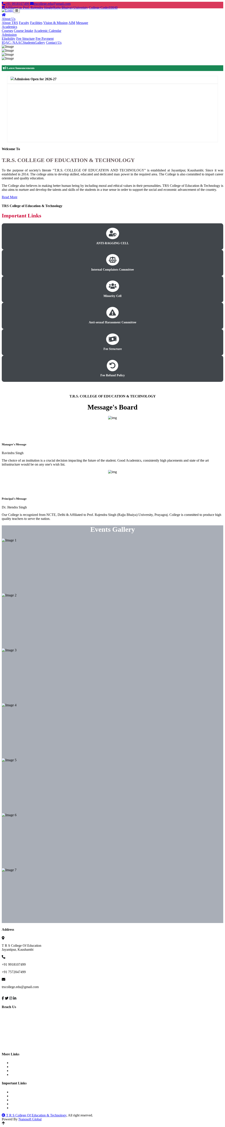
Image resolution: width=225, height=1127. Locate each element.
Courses (7, 31)
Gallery (40, 42)
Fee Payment (45, 38)
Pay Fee (20, 1063)
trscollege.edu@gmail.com (52, 3)
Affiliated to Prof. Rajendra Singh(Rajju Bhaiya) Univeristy (46, 7)
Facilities (36, 23)
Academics (9, 27)
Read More (9, 197)
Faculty (24, 23)
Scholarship (22, 1100)
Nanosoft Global (30, 1119)
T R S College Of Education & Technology (35, 1115)
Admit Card (22, 1070)
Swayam (20, 1104)
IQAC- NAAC (12, 42)
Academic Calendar (47, 31)
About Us (8, 19)
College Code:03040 (103, 7)
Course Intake (23, 31)
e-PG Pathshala (25, 1108)
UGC (18, 1096)
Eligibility (8, 38)
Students (29, 42)
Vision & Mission (55, 23)
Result (19, 1074)
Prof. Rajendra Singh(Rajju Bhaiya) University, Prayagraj (54, 1092)
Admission (9, 34)
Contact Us (54, 42)
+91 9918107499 (17, 3)
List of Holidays (25, 1067)
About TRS (10, 23)
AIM (71, 23)
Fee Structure (25, 38)
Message (82, 23)
